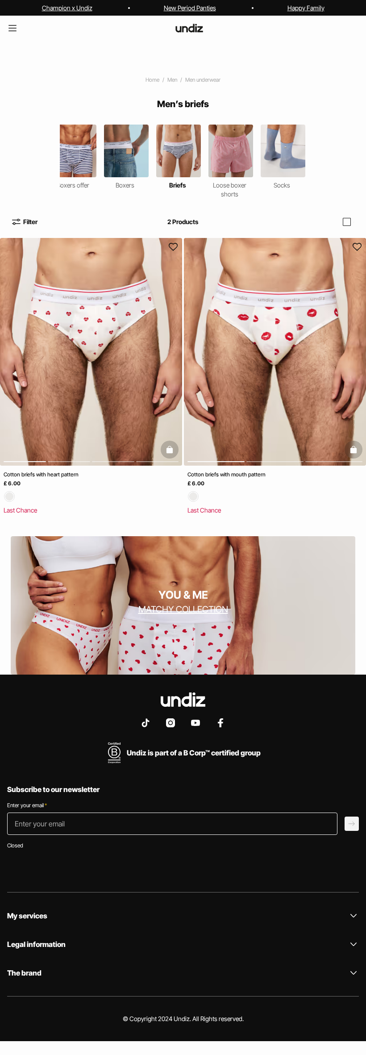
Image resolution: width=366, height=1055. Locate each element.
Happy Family (305, 8)
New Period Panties (190, 8)
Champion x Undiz (67, 8)
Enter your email (27, 805)
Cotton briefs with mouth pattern (226, 474)
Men (172, 79)
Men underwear (202, 79)
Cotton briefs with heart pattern (41, 474)
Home (152, 79)
